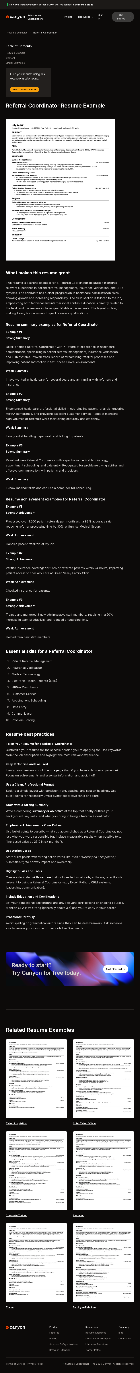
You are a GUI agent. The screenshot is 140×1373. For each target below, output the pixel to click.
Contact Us (124, 1338)
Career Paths (93, 1349)
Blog (120, 1332)
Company (123, 1327)
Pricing (68, 16)
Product (53, 1327)
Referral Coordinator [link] (45, 32)
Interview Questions (96, 1344)
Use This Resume (23, 89)
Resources (84, 16)
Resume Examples (17, 32)
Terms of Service (15, 1363)
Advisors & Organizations (63, 1344)
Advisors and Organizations (36, 17)
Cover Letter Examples (98, 1338)
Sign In (100, 16)
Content (10, 57)
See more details (83, 4)
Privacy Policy (35, 1363)
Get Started (121, 16)
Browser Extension (60, 1349)
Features (54, 1332)
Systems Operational (77, 1363)
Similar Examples (15, 62)
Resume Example (15, 52)
